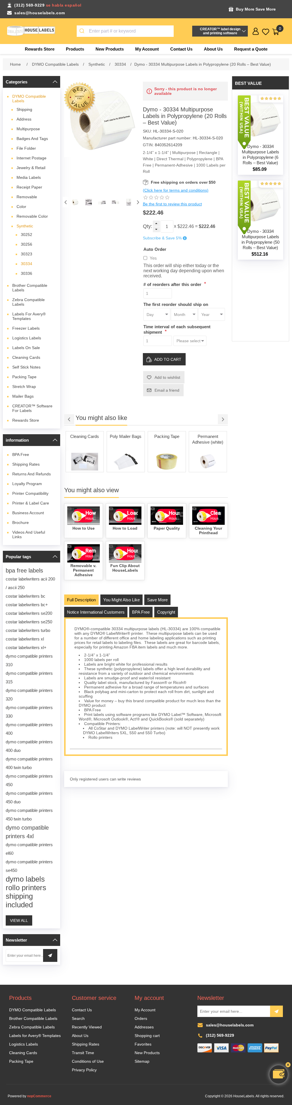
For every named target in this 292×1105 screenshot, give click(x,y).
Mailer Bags (23, 396)
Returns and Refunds (31, 474)
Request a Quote (250, 49)
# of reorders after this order (173, 284)
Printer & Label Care (30, 503)
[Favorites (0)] (265, 31)
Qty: (147, 226)
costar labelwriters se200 (29, 613)
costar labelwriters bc (25, 596)
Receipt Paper (29, 187)
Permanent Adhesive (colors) (207, 439)
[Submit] (83, 31)
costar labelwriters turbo (28, 630)
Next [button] (138, 202)
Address (24, 119)
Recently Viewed (87, 1027)
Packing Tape (24, 377)
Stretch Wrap (24, 386)
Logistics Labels (26, 338)
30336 (26, 273)
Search (78, 1018)
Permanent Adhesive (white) (166, 439)
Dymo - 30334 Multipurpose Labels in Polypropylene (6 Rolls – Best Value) (260, 154)
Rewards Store (25, 420)
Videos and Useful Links (28, 534)
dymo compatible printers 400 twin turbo (29, 763)
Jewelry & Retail (31, 167)
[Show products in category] (84, 462)
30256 (26, 244)
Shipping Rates (26, 464)
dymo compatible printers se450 (29, 866)
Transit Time (83, 1052)
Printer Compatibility (30, 493)
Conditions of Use (88, 1061)
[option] (75, 202)
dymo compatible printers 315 (29, 677)
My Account (145, 1010)
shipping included (19, 900)
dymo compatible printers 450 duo (29, 797)
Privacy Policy (84, 1070)
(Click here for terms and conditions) (175, 190)
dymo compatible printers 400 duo (29, 746)
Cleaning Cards (26, 357)
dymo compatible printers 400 (29, 729)
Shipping (24, 109)
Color (21, 206)
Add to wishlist (167, 377)
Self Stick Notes (26, 367)
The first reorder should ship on (175, 304)
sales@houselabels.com (39, 13)
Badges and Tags (32, 138)
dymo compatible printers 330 (29, 711)
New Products (147, 1052)
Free (20, 454)
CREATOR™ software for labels (32, 408)
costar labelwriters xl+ (26, 647)
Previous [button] (65, 202)
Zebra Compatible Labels (28, 302)
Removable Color (32, 216)
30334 (26, 263)
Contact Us (82, 1010)
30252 (26, 234)
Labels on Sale (26, 347)
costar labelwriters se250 (29, 621)
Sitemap (142, 1061)
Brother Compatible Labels (29, 287)
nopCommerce (39, 1096)
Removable (27, 197)
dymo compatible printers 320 (29, 694)
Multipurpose (28, 129)
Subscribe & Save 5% (162, 238)
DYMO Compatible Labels (29, 98)
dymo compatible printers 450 (29, 780)
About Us (80, 1035)
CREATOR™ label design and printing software (220, 31)
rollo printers (26, 888)
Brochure (20, 522)
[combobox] (125, 31)
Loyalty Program (27, 483)
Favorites (143, 1044)
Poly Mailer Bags (84, 436)
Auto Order (154, 249)
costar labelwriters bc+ (27, 604)
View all (19, 920)
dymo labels (25, 879)
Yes (153, 258)
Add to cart (167, 359)
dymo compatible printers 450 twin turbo (29, 814)
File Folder (26, 148)
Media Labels (29, 177)
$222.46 (185, 226)
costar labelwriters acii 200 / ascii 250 (30, 583)
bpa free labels (24, 570)
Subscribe (276, 1011)
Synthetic (25, 226)
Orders (141, 1018)
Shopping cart (147, 1035)
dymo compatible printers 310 (29, 660)
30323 (26, 254)
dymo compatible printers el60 (29, 849)
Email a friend (167, 390)
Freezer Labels (26, 328)
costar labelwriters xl (25, 638)
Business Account (28, 513)
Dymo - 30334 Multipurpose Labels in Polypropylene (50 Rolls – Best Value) (260, 239)
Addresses (144, 1027)
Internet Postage (31, 158)
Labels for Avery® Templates (29, 316)
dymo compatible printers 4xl (27, 831)
